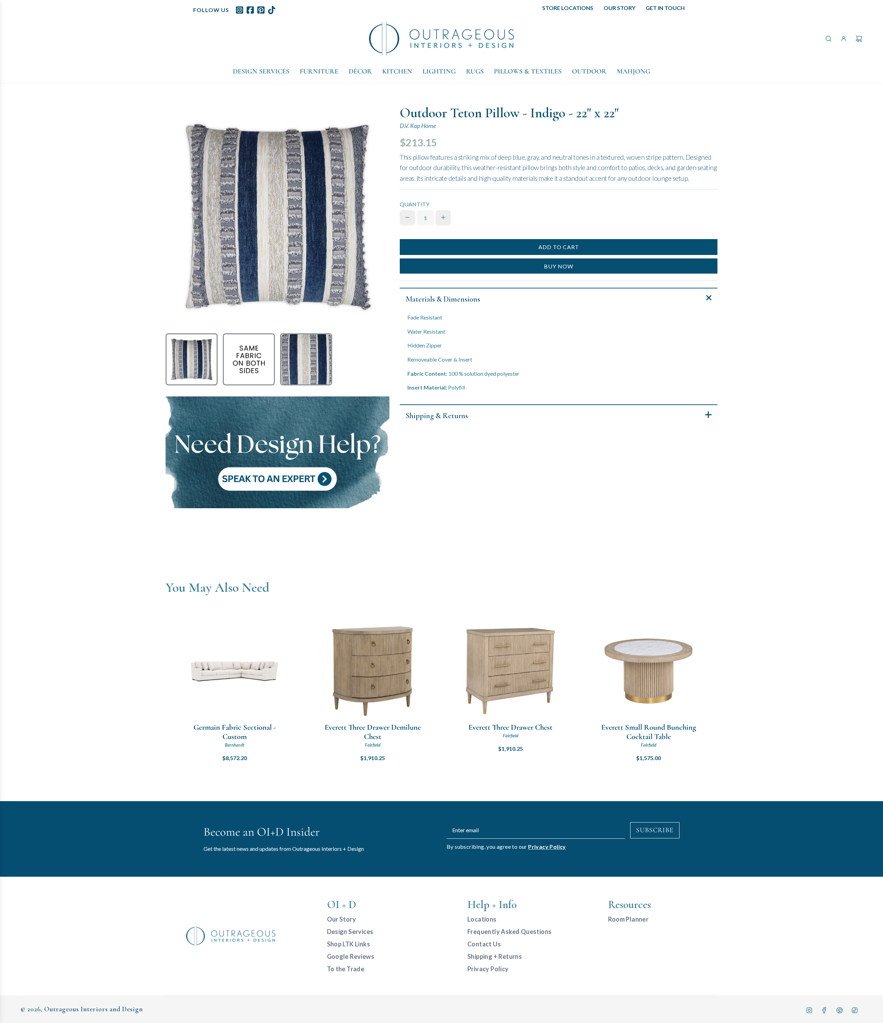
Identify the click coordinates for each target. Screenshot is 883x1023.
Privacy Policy (547, 846)
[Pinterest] (839, 1010)
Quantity (414, 203)
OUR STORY (619, 7)
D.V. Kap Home (418, 125)
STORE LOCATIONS (567, 7)
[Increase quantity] (443, 217)
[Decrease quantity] (407, 217)
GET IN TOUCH (665, 7)
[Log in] (843, 38)
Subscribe (655, 830)
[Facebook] (824, 1010)
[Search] (828, 38)
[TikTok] (854, 1010)
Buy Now (558, 266)
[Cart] (858, 38)
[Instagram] (809, 1010)
